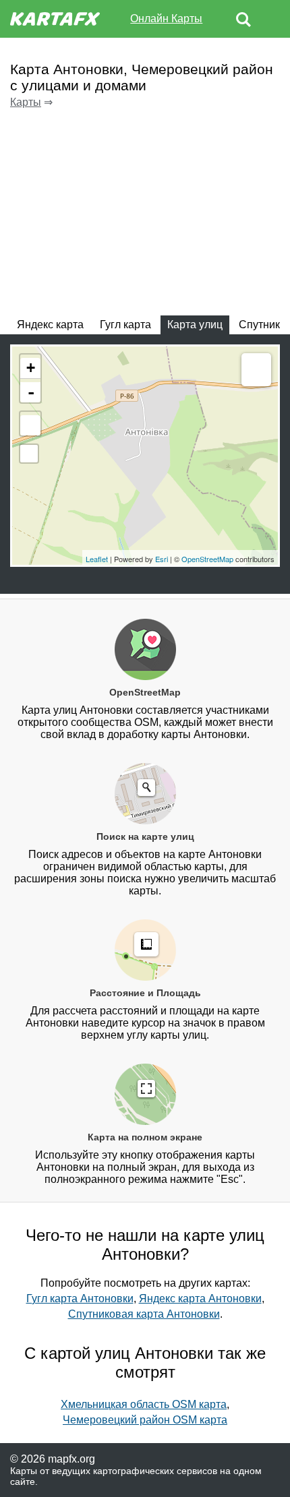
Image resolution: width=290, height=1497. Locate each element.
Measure (256, 371)
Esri (161, 558)
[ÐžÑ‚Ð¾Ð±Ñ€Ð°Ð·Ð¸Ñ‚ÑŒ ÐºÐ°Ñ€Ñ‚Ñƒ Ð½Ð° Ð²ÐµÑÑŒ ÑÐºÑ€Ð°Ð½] (30, 425)
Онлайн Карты (166, 18)
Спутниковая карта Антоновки (144, 1314)
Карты (25, 102)
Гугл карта (125, 324)
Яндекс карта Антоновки (200, 1298)
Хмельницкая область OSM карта (144, 1404)
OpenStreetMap (207, 558)
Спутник (259, 324)
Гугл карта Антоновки (80, 1298)
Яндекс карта (50, 324)
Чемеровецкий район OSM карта (145, 1420)
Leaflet (97, 558)
